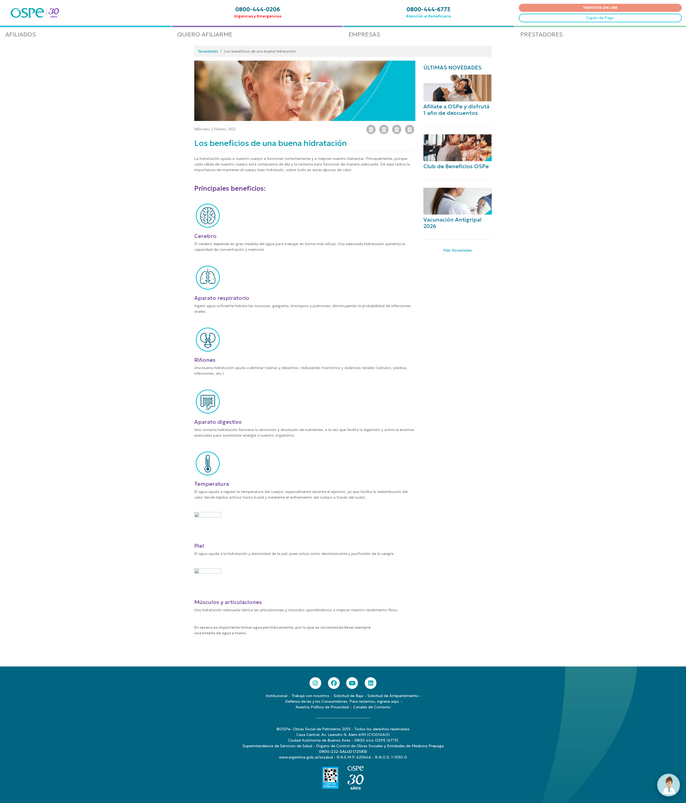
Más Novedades (457, 250)
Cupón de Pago (600, 17)
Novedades (208, 51)
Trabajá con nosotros (310, 695)
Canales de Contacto (372, 707)
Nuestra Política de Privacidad (322, 707)
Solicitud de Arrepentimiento (393, 695)
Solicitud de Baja (348, 695)
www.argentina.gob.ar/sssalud (306, 757)
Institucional (276, 695)
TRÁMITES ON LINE (600, 7)
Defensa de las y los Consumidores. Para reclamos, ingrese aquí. (342, 701)
